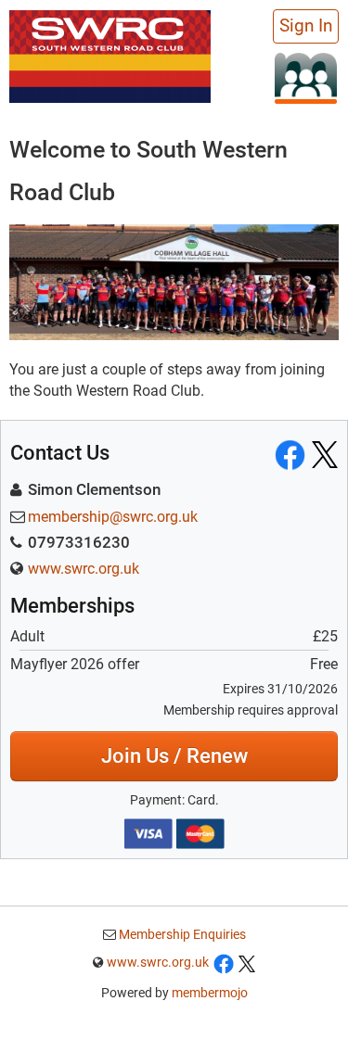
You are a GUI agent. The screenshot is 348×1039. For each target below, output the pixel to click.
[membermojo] (306, 77)
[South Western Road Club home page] (110, 54)
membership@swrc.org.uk (113, 517)
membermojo (210, 992)
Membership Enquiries (181, 934)
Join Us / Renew (174, 755)
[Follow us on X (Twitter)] (246, 962)
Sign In (305, 26)
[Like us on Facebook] (223, 962)
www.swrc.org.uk (83, 568)
